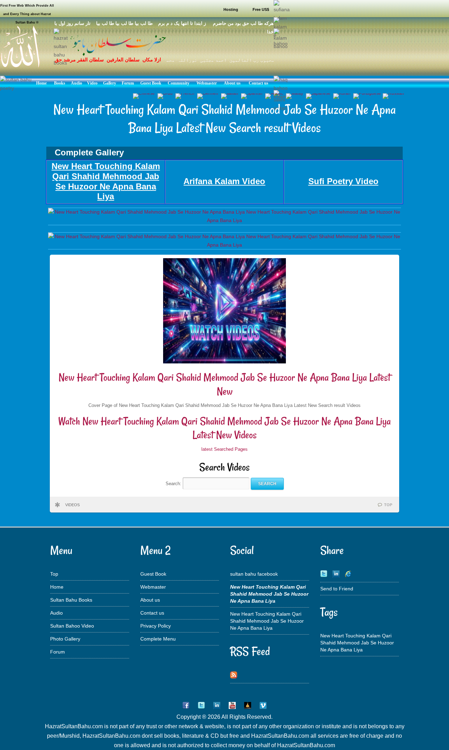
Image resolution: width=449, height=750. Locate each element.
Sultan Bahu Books (71, 600)
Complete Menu (158, 639)
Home (56, 587)
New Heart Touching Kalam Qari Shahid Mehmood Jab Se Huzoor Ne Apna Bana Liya (267, 621)
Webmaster (153, 587)
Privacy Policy (155, 626)
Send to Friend (336, 588)
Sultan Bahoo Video (72, 626)
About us (150, 600)
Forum (57, 652)
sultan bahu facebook (254, 574)
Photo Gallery (65, 639)
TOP (388, 505)
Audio (56, 613)
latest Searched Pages (224, 449)
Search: (174, 483)
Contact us (152, 613)
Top (54, 574)
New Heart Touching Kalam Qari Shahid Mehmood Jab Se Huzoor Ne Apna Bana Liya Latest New (224, 384)
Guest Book (153, 574)
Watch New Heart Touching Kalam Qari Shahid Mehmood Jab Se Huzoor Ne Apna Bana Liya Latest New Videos (224, 428)
